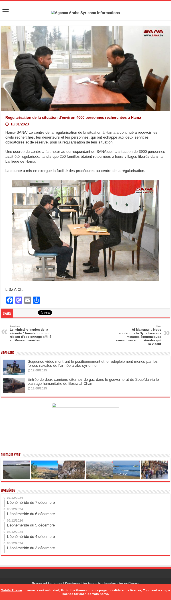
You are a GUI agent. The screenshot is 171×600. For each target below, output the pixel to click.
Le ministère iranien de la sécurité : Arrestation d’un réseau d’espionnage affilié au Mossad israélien (30, 333)
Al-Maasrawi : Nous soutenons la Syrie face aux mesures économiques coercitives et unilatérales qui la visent (138, 335)
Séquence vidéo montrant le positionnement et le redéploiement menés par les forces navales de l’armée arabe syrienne (93, 363)
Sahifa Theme (11, 590)
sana (57, 584)
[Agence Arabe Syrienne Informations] (85, 12)
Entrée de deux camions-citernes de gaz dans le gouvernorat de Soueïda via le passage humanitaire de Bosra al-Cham (93, 381)
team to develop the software (113, 584)
